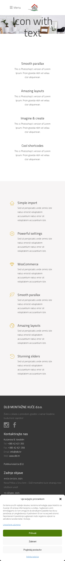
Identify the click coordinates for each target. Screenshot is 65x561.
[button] (60, 499)
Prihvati (32, 533)
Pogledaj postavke (32, 549)
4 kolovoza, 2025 (13, 478)
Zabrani (32, 541)
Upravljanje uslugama (12, 524)
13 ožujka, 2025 (12, 493)
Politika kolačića (32, 556)
